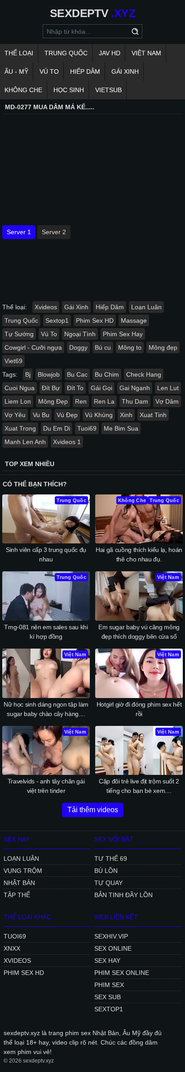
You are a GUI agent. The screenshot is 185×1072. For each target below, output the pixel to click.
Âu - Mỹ (16, 71)
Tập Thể (17, 895)
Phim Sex (109, 984)
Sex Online (113, 948)
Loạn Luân (146, 307)
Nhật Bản (19, 882)
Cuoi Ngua (19, 387)
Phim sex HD (24, 972)
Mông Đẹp (53, 401)
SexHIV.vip (111, 936)
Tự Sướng (19, 334)
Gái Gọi (101, 387)
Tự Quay (108, 882)
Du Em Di (56, 428)
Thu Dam (135, 401)
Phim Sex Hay (123, 334)
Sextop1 (57, 320)
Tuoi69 (87, 428)
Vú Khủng (99, 414)
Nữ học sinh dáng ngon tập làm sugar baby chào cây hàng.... (46, 709)
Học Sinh (68, 89)
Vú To (49, 71)
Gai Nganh (134, 387)
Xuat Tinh (153, 414)
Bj (28, 374)
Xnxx (12, 948)
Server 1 (19, 232)
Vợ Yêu (15, 414)
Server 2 (54, 232)
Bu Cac (77, 374)
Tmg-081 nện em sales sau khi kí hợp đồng (46, 631)
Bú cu (103, 347)
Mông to (129, 347)
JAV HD (109, 53)
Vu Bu (41, 414)
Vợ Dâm (167, 401)
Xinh (126, 414)
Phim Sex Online (121, 972)
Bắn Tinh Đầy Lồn (123, 895)
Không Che (23, 89)
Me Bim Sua (121, 428)
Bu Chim (107, 374)
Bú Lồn (106, 870)
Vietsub (108, 89)
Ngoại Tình (80, 334)
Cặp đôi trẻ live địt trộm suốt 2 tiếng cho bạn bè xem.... (139, 786)
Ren (81, 401)
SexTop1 (108, 1009)
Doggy (78, 347)
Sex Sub (107, 997)
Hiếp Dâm (85, 71)
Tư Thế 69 (110, 858)
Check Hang (143, 374)
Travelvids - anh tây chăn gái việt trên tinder (46, 786)
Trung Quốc (66, 53)
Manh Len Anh (25, 441)
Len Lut (168, 387)
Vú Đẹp (67, 414)
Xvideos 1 (67, 441)
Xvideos (46, 307)
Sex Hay (107, 960)
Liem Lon (17, 401)
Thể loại (18, 53)
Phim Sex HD (95, 320)
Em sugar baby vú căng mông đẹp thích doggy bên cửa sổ (139, 631)
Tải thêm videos (92, 810)
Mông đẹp (163, 347)
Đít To (75, 387)
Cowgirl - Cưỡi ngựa (33, 347)
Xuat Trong (20, 428)
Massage (134, 320)
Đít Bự (51, 387)
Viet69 (13, 361)
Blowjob (49, 374)
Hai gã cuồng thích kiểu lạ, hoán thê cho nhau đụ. (139, 554)
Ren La (104, 401)
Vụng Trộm (23, 870)
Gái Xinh (125, 71)
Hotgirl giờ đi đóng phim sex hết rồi (139, 709)
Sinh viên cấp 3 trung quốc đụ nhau (46, 554)
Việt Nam (146, 53)
